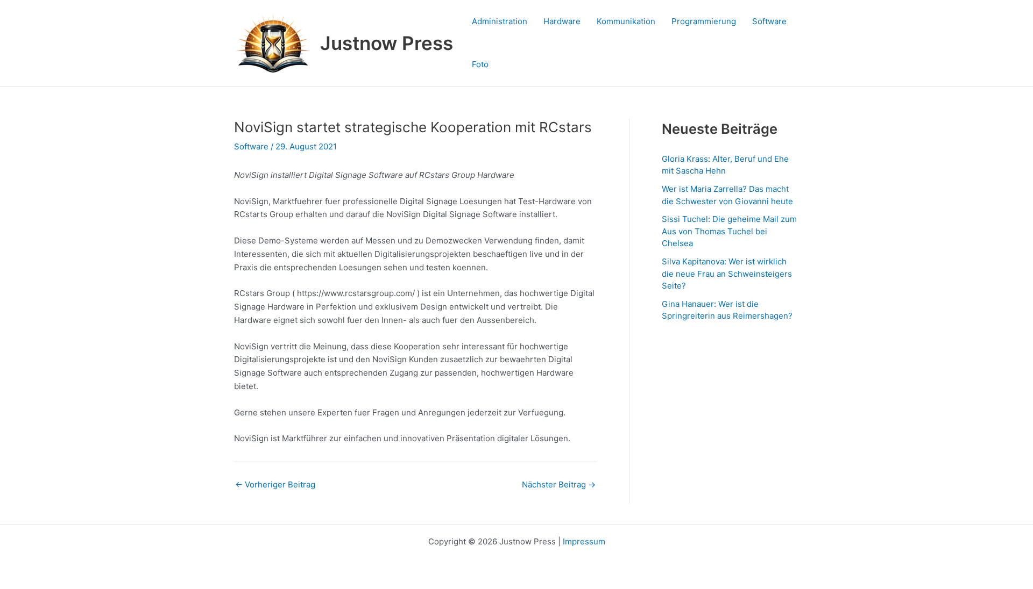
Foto (480, 64)
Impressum (584, 541)
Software (769, 21)
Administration (499, 21)
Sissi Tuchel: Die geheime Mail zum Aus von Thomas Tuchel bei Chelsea (729, 231)
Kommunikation (626, 21)
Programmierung (703, 21)
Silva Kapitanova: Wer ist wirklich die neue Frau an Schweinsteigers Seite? (727, 273)
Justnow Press (386, 43)
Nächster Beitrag (559, 484)
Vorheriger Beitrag (275, 484)
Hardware (562, 21)
